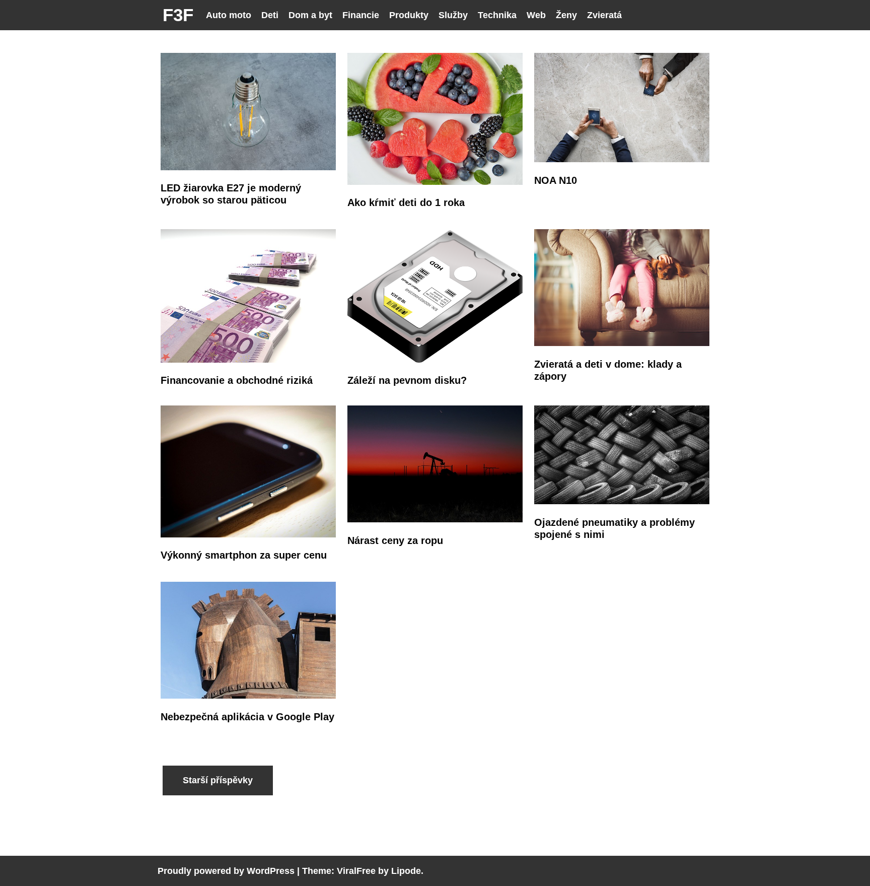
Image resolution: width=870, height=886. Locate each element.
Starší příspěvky (218, 780)
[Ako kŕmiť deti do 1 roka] (435, 182)
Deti (269, 15)
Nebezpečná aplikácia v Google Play (247, 716)
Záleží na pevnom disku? (407, 380)
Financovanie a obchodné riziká (237, 380)
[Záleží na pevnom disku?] (435, 360)
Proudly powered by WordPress (226, 871)
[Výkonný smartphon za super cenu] (248, 534)
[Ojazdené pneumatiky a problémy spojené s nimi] (622, 501)
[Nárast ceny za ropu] (435, 519)
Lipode (406, 871)
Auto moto (228, 15)
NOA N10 (555, 180)
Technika (497, 15)
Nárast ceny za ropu (395, 540)
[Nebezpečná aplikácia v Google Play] (248, 696)
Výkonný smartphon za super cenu (244, 555)
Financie (360, 15)
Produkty (408, 15)
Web (536, 15)
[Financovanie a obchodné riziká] (248, 360)
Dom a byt (310, 15)
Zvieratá (604, 15)
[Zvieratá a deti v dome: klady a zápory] (622, 343)
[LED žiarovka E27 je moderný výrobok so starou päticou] (248, 167)
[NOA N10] (622, 159)
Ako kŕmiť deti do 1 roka (406, 202)
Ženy (566, 15)
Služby (453, 15)
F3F (178, 15)
